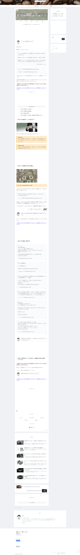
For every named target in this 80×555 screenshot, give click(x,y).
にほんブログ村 (18, 534)
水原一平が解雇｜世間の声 (25, 113)
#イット (31, 327)
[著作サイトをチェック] (30, 427)
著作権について (63, 552)
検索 (53, 37)
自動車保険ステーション (57, 13)
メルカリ (53, 46)
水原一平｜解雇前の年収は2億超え (26, 111)
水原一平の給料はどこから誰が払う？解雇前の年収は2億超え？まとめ (31, 115)
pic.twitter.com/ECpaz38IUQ (34, 284)
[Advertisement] (31, 33)
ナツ (23, 515)
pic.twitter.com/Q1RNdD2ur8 (22, 255)
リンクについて (58, 552)
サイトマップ (54, 552)
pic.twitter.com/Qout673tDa (33, 268)
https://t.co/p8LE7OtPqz (35, 69)
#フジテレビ (35, 327)
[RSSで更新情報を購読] (33, 427)
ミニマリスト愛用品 (54, 48)
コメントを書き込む (32, 502)
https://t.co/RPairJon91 (23, 195)
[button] (42, 21)
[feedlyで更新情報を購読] (32, 427)
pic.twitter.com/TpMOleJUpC (22, 314)
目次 (31, 106)
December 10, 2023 (38, 198)
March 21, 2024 (29, 258)
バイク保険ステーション (57, 14)
